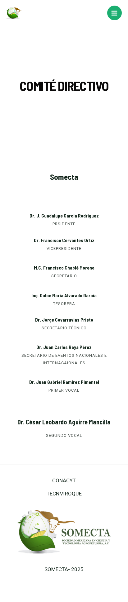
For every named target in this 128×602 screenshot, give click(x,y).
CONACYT (64, 480)
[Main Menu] (114, 13)
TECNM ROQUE (64, 493)
